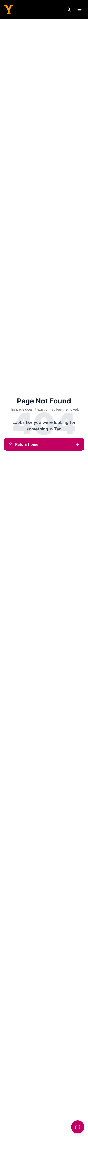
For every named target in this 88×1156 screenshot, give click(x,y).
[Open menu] (79, 9)
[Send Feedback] (77, 1126)
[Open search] (69, 9)
